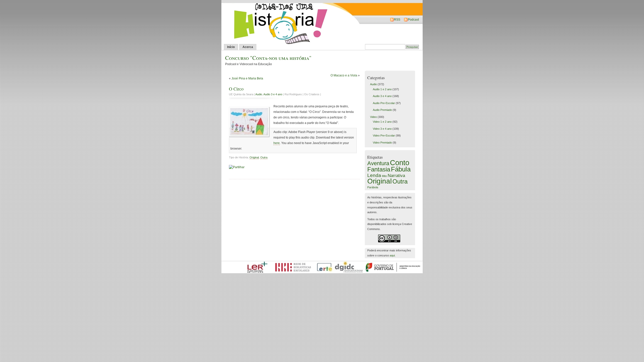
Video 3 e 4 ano (382, 128)
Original (254, 157)
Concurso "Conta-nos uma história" (268, 57)
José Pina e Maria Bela (247, 78)
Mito (384, 175)
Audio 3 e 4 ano (272, 94)
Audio (258, 94)
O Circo (236, 89)
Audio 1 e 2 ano (382, 89)
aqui (392, 255)
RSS (397, 19)
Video (373, 116)
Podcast (413, 19)
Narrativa (396, 175)
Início (231, 47)
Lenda (374, 175)
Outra (263, 157)
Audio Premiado (382, 109)
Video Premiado (382, 142)
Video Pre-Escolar (384, 135)
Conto (399, 162)
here (276, 143)
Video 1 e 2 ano (382, 121)
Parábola (372, 187)
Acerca (248, 47)
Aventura (378, 163)
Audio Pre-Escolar (384, 103)
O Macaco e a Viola (344, 75)
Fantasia (378, 169)
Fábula (401, 169)
